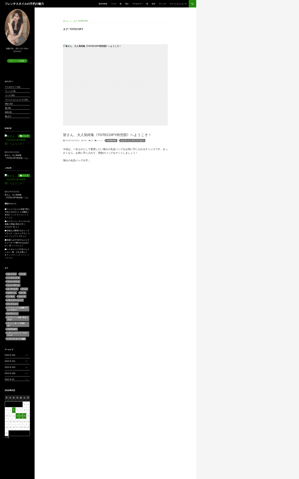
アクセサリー (137, 4)
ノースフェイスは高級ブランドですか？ (17, 309)
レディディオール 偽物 (16, 339)
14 (21, 416)
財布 (153, 4)
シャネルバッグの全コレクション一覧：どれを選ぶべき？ (17, 252)
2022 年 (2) (9, 379)
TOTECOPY (111, 140)
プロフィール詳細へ (17, 61)
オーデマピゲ (12, 289)
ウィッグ (162, 4)
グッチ (24, 289)
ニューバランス (13, 285)
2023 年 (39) (10, 373)
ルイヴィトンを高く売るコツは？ (17, 318)
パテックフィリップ (15, 300)
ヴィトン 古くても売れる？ (16, 324)
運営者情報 (103, 4)
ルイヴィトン (12, 314)
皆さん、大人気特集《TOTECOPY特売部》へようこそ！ (107, 135)
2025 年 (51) (10, 361)
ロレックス (11, 274)
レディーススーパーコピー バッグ (17, 334)
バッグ (113, 4)
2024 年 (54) (10, 367)
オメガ (22, 293)
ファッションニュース (178, 4)
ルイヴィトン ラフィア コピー (132, 140)
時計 (127, 4)
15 (91, 140)
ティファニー (12, 304)
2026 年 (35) (10, 355)
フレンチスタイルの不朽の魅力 (24, 3)
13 (17, 416)
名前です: (10, 48)
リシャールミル (13, 281)
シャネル (10, 296)
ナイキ (22, 274)
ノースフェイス (13, 278)
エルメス (22, 296)
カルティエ (11, 293)
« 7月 (7, 437)
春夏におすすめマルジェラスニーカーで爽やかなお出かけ (17, 243)
